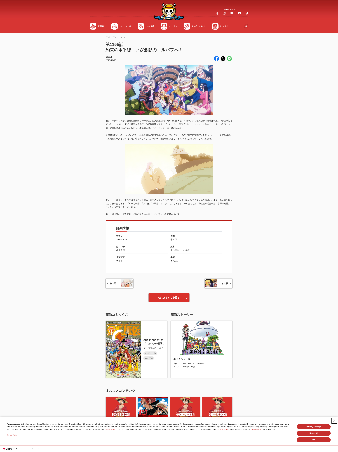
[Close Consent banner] (334, 421)
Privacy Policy (256, 429)
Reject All (313, 433)
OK (313, 440)
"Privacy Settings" (110, 429)
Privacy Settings (313, 427)
